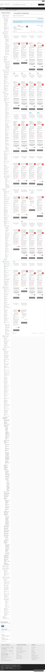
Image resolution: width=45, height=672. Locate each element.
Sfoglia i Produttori (19, 658)
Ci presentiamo (33, 647)
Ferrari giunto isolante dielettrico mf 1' (31, 164)
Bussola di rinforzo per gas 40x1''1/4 (16, 82)
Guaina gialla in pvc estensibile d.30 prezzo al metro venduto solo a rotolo (39, 231)
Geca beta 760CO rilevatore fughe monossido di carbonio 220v (16, 197)
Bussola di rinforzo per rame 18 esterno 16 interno (32, 82)
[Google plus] (23, 1)
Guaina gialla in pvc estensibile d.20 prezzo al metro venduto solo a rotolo (23, 231)
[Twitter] (21, 1)
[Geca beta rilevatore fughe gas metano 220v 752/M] (24, 192)
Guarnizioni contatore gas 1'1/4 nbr (15, 311)
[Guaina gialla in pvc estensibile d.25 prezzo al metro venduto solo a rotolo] (32, 226)
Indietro (34, 31)
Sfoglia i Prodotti (18, 655)
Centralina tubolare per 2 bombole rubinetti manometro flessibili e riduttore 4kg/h (16, 123)
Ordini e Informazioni (19, 648)
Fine (42, 31)
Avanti (40, 31)
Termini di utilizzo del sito (35, 658)
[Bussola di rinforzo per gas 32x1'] (40, 39)
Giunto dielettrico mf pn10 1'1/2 (40, 197)
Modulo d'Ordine (8, 660)
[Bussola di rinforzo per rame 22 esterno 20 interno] (40, 77)
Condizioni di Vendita (19, 647)
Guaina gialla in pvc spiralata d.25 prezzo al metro (23, 271)
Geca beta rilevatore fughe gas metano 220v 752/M (24, 197)
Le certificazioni (33, 652)
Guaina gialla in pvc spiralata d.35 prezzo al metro (39, 271)
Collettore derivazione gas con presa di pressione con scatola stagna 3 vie (40, 123)
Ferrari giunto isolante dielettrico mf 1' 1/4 (39, 164)
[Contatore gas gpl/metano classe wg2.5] (16, 159)
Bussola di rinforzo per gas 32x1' (39, 43)
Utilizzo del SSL (33, 659)
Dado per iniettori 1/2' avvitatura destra (24, 164)
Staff (5, 658)
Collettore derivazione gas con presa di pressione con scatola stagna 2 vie (32, 123)
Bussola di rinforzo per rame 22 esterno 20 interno (40, 82)
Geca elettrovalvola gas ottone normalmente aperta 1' (31, 198)
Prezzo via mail (32, 202)
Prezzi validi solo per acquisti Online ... (16, 54)
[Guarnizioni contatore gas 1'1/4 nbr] (16, 306)
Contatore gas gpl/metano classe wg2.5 (15, 164)
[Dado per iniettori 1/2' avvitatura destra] (24, 159)
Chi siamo (32, 648)
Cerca (2, 626)
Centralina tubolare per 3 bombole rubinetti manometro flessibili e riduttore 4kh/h (23, 123)
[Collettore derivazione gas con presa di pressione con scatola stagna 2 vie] (32, 117)
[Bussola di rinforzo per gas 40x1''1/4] (16, 77)
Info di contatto (8, 657)
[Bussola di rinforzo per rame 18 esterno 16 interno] (32, 77)
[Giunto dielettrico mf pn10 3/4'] (16, 226)
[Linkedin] (24, 1)
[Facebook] (20, 1)
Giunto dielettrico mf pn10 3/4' (16, 230)
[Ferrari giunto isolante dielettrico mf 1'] (32, 159)
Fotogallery (33, 651)
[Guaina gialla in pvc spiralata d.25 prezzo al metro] (24, 266)
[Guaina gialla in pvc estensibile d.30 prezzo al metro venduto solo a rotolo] (40, 226)
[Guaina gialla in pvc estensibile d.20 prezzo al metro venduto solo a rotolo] (24, 226)
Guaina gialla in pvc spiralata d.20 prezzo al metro (16, 271)
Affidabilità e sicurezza (34, 655)
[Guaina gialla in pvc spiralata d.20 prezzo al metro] (16, 266)
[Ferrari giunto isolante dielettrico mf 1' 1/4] (40, 159)
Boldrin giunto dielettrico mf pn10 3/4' (23, 43)
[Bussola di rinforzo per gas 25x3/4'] (32, 39)
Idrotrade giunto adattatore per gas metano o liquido (24, 311)
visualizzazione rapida (16, 63)
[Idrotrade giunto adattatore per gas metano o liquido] (24, 306)
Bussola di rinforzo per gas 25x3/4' (31, 43)
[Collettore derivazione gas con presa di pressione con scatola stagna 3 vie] (40, 117)
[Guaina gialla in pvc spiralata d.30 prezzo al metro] (16, 39)
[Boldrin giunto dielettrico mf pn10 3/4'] (24, 39)
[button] (43, 1)
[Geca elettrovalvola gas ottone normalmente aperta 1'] (32, 192)
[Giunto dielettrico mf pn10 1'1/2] (40, 192)
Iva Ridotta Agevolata (19, 652)
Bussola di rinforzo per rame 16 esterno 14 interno (24, 82)
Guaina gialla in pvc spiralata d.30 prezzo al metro (16, 43)
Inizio (31, 31)
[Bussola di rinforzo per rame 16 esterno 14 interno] (24, 77)
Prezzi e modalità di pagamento (21, 651)
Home (4, 10)
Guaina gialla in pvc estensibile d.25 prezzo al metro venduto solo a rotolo (31, 231)
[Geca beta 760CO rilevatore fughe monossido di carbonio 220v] (16, 192)
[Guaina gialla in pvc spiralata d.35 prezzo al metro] (40, 266)
